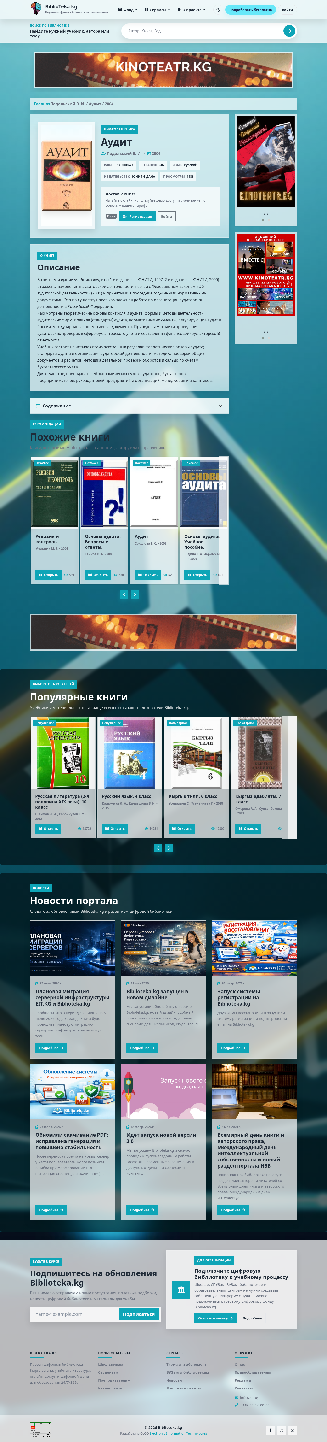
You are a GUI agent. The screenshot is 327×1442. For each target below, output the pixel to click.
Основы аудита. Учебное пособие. (202, 541)
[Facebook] (270, 1430)
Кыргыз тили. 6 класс (193, 796)
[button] (263, 220)
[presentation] (124, 594)
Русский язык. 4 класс (126, 796)
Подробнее (48, 1047)
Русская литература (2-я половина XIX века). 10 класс (62, 801)
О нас (240, 1364)
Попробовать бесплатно (250, 9)
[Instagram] (281, 1430)
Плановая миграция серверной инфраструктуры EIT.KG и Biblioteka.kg (72, 997)
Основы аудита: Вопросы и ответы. (103, 541)
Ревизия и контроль (47, 539)
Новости (174, 1380)
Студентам (108, 1372)
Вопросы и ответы (183, 1388)
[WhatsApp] (292, 1430)
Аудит (141, 536)
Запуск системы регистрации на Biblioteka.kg (238, 997)
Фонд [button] (129, 9)
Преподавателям (114, 1380)
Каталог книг (110, 1388)
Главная (42, 103)
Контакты (244, 1388)
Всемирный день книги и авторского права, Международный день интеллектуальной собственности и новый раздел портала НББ (250, 1150)
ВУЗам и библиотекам (187, 1372)
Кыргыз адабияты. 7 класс (258, 799)
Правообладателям (253, 1372)
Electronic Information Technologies (178, 1433)
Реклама (243, 1380)
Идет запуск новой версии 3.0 (161, 1137)
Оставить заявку (213, 1318)
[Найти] (289, 31)
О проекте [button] (192, 9)
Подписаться (139, 1314)
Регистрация (141, 216)
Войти (287, 9)
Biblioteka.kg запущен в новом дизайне (157, 994)
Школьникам (110, 1364)
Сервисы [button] (158, 9)
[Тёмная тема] (218, 10)
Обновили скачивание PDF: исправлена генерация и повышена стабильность (71, 1140)
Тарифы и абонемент (186, 1364)
